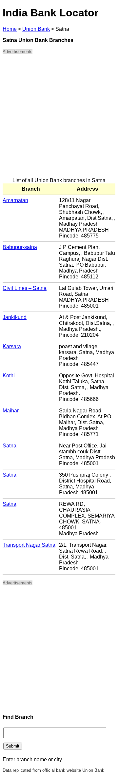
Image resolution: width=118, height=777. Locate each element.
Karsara (12, 346)
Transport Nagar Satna (29, 545)
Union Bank (36, 29)
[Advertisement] (59, 119)
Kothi (9, 375)
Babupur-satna (20, 247)
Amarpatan (15, 200)
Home (10, 29)
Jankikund (15, 317)
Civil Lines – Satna (25, 288)
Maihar (11, 410)
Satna (9, 445)
